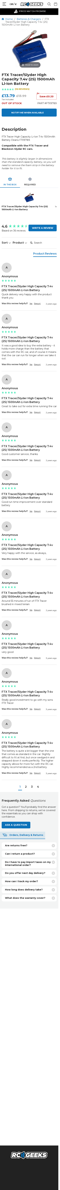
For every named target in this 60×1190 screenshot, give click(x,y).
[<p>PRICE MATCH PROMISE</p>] (30, 11)
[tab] (10, 182)
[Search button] (49, 4)
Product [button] (18, 242)
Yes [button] (31, 303)
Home (9, 19)
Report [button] (37, 303)
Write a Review (42, 227)
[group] (29, 286)
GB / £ (13, 4)
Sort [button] (5, 242)
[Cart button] (56, 4)
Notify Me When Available (27, 112)
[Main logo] (32, 4)
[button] (29, 90)
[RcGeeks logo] (29, 1155)
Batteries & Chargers (29, 19)
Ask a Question (16, 824)
